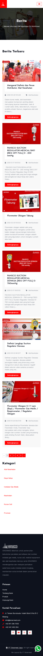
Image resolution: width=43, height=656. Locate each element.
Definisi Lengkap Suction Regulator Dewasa (19, 345)
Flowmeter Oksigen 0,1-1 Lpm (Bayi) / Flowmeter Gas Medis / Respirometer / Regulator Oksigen (22, 409)
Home (4, 590)
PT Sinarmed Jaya (15, 648)
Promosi (7, 513)
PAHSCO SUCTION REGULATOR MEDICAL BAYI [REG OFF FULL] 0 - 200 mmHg (21, 151)
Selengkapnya (12, 117)
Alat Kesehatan (9, 469)
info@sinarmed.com (12, 620)
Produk (5, 597)
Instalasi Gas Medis (11, 487)
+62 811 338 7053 (12, 624)
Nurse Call (8, 504)
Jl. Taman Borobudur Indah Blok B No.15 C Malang (20, 615)
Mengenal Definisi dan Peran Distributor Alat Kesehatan (20, 86)
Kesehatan (8, 496)
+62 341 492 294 (11, 627)
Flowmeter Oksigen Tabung (20, 215)
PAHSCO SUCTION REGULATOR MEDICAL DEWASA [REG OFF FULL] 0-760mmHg (21, 279)
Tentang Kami (7, 593)
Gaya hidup (8, 478)
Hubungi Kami (7, 600)
